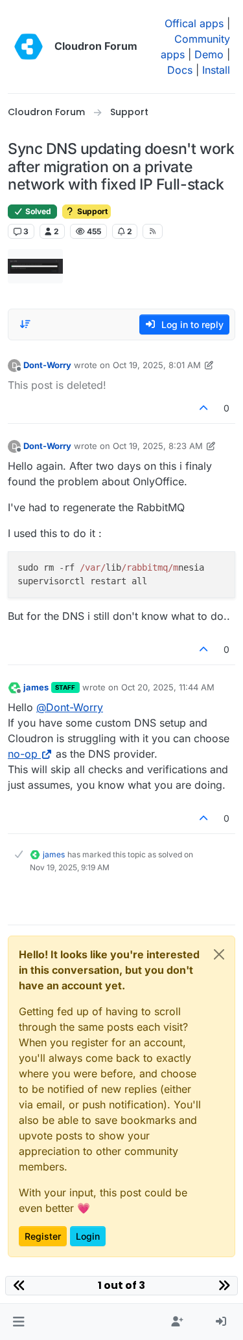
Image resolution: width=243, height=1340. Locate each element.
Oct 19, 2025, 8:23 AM (158, 446)
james (36, 687)
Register (43, 1236)
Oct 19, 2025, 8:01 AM (157, 365)
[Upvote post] (204, 408)
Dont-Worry (47, 365)
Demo (209, 54)
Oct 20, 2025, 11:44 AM (167, 687)
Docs (179, 69)
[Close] (219, 954)
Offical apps (194, 23)
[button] (18, 1322)
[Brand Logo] (28, 46)
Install (216, 69)
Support (91, 211)
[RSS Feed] (153, 231)
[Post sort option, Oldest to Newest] (25, 324)
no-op (23, 753)
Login (88, 1236)
